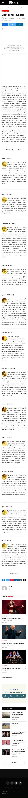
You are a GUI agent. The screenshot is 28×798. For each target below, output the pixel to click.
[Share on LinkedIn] (19, 24)
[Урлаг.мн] (14, 2)
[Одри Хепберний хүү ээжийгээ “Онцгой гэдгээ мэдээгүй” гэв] (6, 742)
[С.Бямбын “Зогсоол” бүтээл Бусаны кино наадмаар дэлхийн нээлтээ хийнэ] (6, 715)
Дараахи (13, 762)
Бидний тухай (9, 788)
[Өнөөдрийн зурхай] (14, 36)
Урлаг (6, 18)
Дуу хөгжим (5, 11)
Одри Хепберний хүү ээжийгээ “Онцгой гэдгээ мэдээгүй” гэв (19, 742)
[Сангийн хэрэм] (6, 726)
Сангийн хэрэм (16, 723)
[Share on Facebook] (5, 24)
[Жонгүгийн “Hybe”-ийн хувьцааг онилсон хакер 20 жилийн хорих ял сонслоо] (6, 752)
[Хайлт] (25, 2)
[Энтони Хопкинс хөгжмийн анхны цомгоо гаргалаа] (14, 632)
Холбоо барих (19, 788)
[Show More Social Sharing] (24, 24)
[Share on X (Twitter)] (12, 24)
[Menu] (3, 2)
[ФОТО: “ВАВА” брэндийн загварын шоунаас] (6, 734)
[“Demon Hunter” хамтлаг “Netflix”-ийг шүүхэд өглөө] (14, 657)
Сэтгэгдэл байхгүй (21, 18)
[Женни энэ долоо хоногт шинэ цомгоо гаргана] (14, 607)
